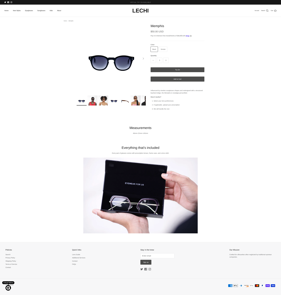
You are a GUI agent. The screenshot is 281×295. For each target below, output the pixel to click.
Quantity (154, 55)
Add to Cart (177, 79)
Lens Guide (76, 254)
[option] (111, 58)
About (59, 10)
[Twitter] (5, 2)
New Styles (17, 10)
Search (7, 254)
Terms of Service (11, 264)
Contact (8, 267)
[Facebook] (8, 2)
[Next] (143, 58)
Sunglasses (41, 10)
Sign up (146, 262)
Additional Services (78, 258)
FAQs (74, 264)
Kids (51, 10)
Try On (177, 70)
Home (6, 10)
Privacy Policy (10, 258)
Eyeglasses (29, 10)
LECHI (11, 285)
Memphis (71, 21)
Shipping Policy (10, 261)
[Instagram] (11, 2)
